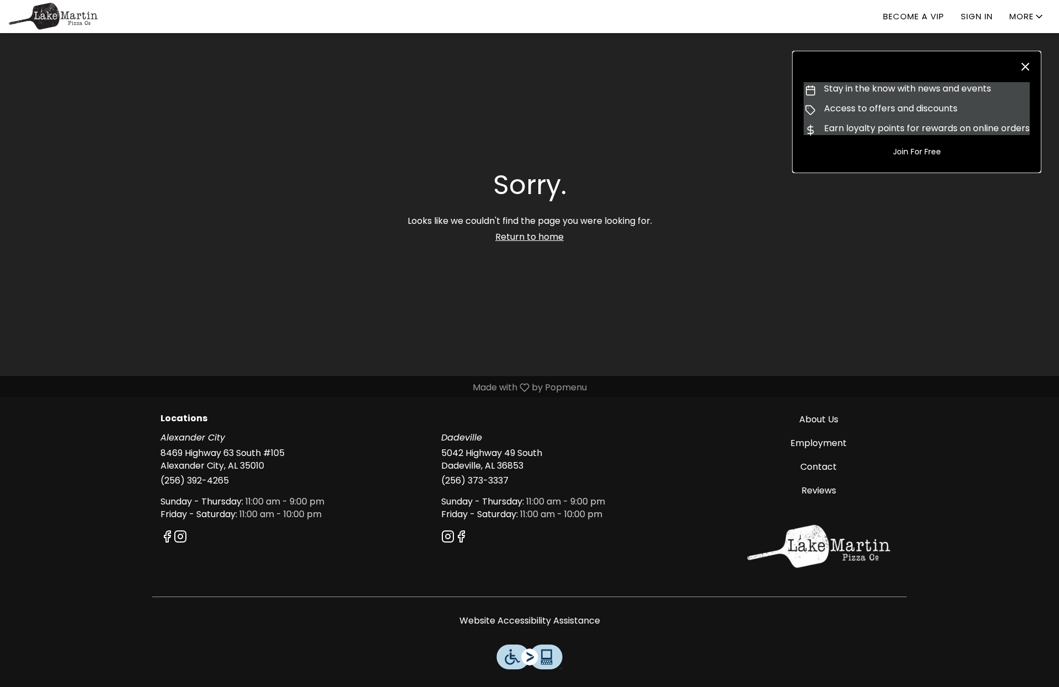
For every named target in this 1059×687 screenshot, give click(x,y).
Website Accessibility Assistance (529, 621)
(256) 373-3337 (475, 481)
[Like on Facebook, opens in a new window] (167, 538)
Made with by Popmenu (297, 387)
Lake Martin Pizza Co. (819, 547)
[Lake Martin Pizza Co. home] (58, 16)
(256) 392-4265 (195, 481)
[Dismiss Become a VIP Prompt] (1025, 67)
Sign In (977, 16)
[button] (1027, 17)
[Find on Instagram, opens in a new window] (180, 538)
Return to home (529, 236)
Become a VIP (913, 16)
